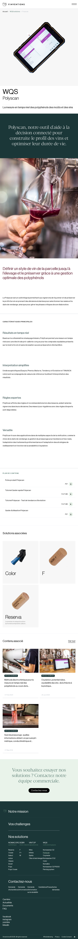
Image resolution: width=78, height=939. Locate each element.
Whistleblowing (48, 937)
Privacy (57, 937)
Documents (8, 906)
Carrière (6, 899)
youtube (6, 922)
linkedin (6, 925)
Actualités (7, 903)
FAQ (5, 909)
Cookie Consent (67, 937)
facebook (7, 917)
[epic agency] (74, 937)
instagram (7, 920)
